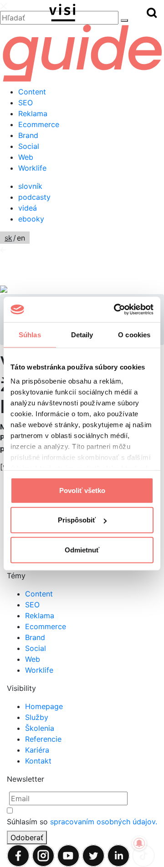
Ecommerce (38, 124)
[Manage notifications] (139, 843)
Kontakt (38, 760)
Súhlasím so (82, 821)
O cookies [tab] (134, 334)
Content (32, 91)
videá (27, 207)
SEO (25, 102)
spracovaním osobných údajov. (103, 821)
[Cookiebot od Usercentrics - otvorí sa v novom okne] (116, 309)
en (21, 237)
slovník (30, 186)
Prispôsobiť (77, 520)
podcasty (34, 197)
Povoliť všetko (82, 490)
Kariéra (37, 749)
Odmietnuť (82, 549)
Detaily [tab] (82, 334)
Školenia (39, 728)
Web (25, 157)
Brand (28, 135)
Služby (36, 717)
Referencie (43, 739)
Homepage (44, 706)
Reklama (32, 113)
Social (28, 146)
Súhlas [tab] (30, 334)
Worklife (32, 167)
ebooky (31, 218)
